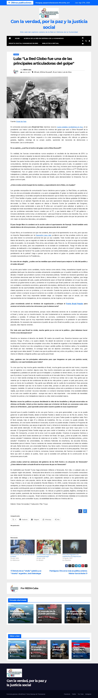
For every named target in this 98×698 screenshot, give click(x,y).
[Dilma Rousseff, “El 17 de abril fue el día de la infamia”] (23, 547)
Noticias (76, 644)
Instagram (88, 694)
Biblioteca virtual (50, 43)
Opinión (16, 54)
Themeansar (41, 694)
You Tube (81, 694)
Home (17, 38)
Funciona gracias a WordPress (16, 694)
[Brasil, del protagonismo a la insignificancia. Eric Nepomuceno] (75, 547)
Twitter (74, 694)
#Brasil (36, 72)
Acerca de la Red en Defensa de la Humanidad (44, 38)
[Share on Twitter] (85, 512)
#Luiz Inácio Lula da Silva (62, 72)
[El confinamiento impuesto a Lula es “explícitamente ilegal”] (49, 547)
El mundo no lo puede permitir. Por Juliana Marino (48, 613)
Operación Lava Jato (43, 235)
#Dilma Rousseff (46, 72)
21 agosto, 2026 (18, 653)
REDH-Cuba (27, 70)
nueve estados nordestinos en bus (70, 127)
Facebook (67, 694)
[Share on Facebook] (80, 512)
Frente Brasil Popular (74, 304)
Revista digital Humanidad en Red (23, 43)
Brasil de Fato (21, 121)
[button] (86, 41)
